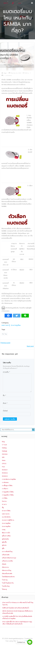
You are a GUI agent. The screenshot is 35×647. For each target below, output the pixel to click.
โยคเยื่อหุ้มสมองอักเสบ (8, 576)
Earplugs (4, 451)
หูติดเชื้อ (4, 542)
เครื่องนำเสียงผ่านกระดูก (9, 558)
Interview (4, 454)
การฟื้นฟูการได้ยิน (7, 485)
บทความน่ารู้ (5, 325)
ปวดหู (3, 529)
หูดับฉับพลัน (5, 539)
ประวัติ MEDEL (6, 517)
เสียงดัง (4, 564)
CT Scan (4, 445)
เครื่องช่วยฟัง (5, 555)
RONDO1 (5, 470)
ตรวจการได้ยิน (6, 511)
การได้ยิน (4, 498)
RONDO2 (5, 473)
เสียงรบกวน (5, 567)
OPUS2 (4, 463)
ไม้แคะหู (4, 589)
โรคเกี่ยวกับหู (5, 586)
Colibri (27, 641)
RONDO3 (5, 476)
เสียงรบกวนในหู (6, 570)
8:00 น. (27, 73)
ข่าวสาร (4, 504)
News (3, 460)
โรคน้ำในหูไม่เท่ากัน (8, 583)
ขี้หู (3, 507)
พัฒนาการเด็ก (6, 533)
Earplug (4, 448)
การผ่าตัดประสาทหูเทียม (9, 479)
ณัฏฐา (5, 73)
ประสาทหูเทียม (16, 325)
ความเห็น (6, 372)
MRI (3, 457)
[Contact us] (29, 642)
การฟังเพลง (5, 482)
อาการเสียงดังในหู (7, 551)
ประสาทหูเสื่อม (6, 526)
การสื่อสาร (5, 488)
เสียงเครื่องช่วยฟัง (7, 573)
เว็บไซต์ (5, 411)
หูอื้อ (3, 548)
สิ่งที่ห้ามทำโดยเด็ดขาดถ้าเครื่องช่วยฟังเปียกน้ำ (15, 608)
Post (3, 467)
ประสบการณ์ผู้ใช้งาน (8, 520)
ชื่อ (4, 395)
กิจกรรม (4, 501)
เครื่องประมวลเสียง (7, 561)
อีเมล (5, 403)
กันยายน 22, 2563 (16, 73)
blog (3, 441)
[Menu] (32, 3)
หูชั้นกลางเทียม (6, 536)
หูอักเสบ (4, 545)
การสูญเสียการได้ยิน (8, 492)
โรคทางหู (4, 580)
